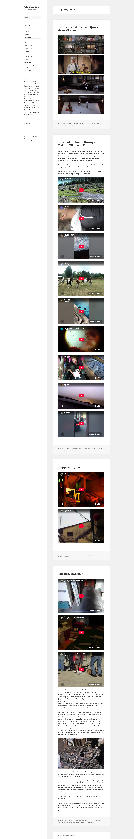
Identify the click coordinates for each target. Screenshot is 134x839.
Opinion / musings (28, 62)
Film (31, 92)
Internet (27, 40)
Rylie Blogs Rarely (32, 7)
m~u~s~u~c (27, 131)
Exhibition (26, 92)
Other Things (27, 68)
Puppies (68, 822)
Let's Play (35, 100)
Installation (28, 37)
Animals (33, 82)
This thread (97, 774)
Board (26, 86)
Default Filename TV (64, 151)
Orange (35, 103)
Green (25, 96)
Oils (31, 103)
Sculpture (27, 51)
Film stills (36, 92)
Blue (37, 84)
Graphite (35, 94)
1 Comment (90, 822)
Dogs (31, 90)
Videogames (31, 110)
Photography (28, 48)
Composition (37, 88)
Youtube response (29, 116)
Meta (39, 100)
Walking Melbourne (85, 772)
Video (26, 59)
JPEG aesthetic (28, 98)
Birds (34, 84)
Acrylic (29, 81)
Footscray (29, 94)
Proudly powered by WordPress (66, 835)
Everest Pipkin (86, 151)
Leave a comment (69, 125)
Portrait (27, 108)
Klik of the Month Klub (28, 100)
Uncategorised (27, 70)
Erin (34, 90)
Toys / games (28, 56)
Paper (26, 105)
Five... (71, 123)
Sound (26, 54)
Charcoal (29, 88)
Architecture (28, 84)
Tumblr (32, 108)
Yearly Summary (29, 65)
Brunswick (31, 86)
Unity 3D (37, 108)
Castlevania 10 (36, 86)
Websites (35, 112)
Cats (25, 88)
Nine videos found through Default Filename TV (76, 143)
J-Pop (31, 96)
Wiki (25, 114)
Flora (25, 94)
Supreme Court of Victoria (77, 822)
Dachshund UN (79, 803)
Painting (27, 42)
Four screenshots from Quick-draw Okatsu (78, 28)
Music (26, 102)
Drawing (27, 34)
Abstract (25, 81)
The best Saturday (70, 573)
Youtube (28, 114)
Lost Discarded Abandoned (31, 141)
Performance (28, 45)
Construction (26, 90)
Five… (25, 29)
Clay (33, 88)
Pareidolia (31, 105)
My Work (26, 31)
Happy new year (69, 467)
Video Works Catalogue (28, 112)
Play (34, 105)
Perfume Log (27, 133)
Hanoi (28, 96)
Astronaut (88, 165)
